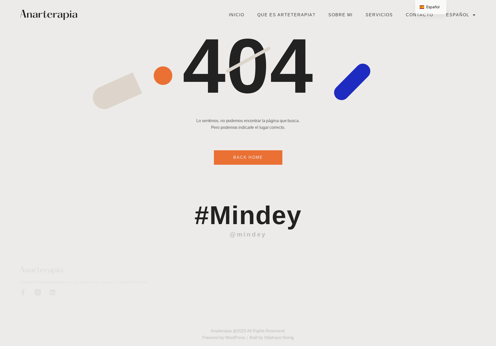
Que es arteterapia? (286, 15)
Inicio (236, 15)
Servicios (379, 15)
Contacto (419, 15)
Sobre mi (340, 15)
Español (457, 15)
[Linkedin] (52, 292)
